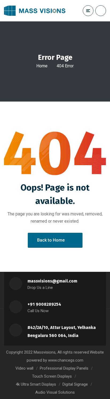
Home (42, 65)
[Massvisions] (34, 11)
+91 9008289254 (44, 304)
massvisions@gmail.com (52, 281)
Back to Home (51, 240)
